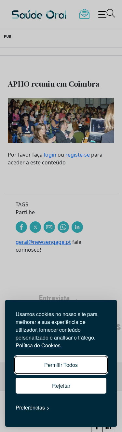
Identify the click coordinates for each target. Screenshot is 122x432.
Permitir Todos (61, 365)
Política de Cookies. (39, 345)
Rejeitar (61, 385)
